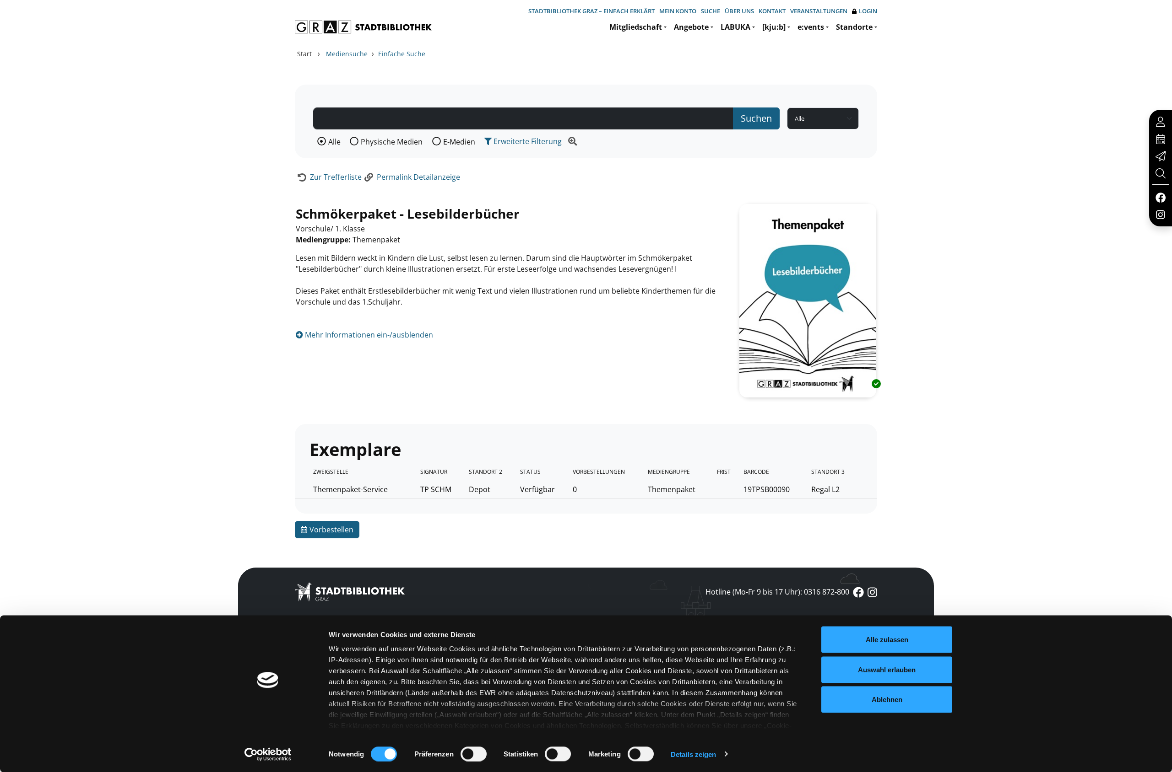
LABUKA (735, 27)
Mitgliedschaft (635, 27)
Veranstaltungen (818, 11)
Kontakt (772, 11)
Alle (334, 142)
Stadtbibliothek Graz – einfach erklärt (591, 11)
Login (868, 11)
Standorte (854, 27)
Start (304, 53)
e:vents (811, 27)
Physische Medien (392, 142)
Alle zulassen (887, 639)
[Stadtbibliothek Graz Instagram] (1160, 214)
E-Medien (459, 142)
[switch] (474, 753)
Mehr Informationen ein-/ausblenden (368, 335)
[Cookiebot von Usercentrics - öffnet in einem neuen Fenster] (268, 754)
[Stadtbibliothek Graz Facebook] (1160, 197)
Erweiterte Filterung (527, 141)
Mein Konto (677, 11)
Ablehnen (887, 699)
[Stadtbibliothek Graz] (363, 27)
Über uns (739, 11)
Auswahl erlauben (887, 669)
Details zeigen (693, 754)
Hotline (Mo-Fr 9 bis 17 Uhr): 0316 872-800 (777, 592)
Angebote (691, 27)
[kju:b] (774, 27)
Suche (710, 11)
